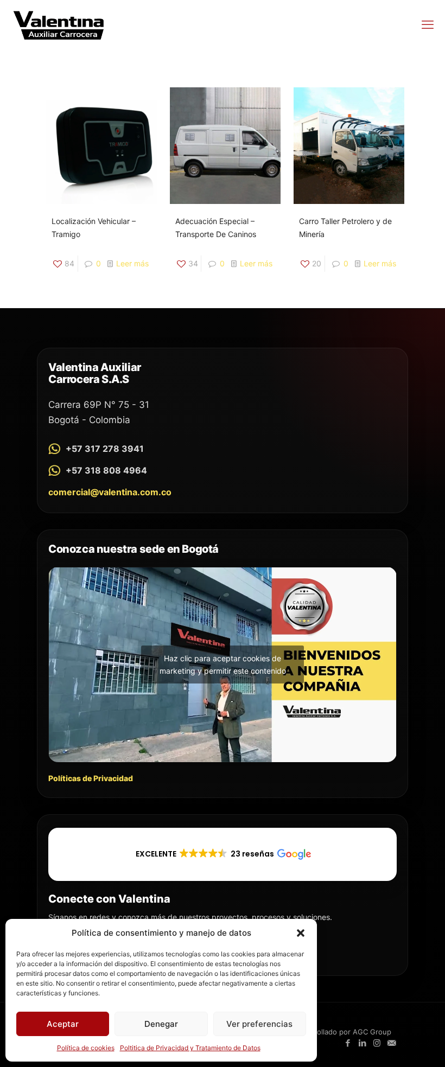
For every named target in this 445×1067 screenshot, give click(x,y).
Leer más (132, 263)
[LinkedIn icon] (362, 1043)
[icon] (391, 1043)
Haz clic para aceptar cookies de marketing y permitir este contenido (223, 664)
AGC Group (372, 1031)
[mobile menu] (427, 24)
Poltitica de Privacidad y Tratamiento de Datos (190, 1048)
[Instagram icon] (377, 1043)
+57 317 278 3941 (105, 448)
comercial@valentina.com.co (109, 492)
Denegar (161, 1024)
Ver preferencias (259, 1024)
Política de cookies (86, 1048)
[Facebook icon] (347, 1043)
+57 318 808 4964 (106, 470)
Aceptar (63, 1024)
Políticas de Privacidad (90, 778)
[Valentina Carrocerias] (58, 24)
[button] (300, 933)
